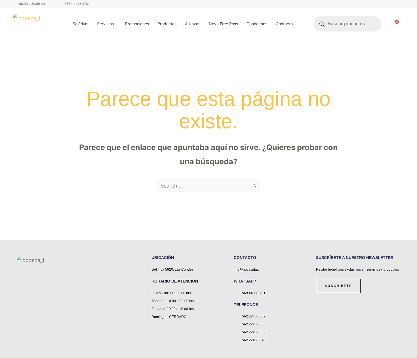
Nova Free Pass (223, 23)
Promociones (137, 23)
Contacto (284, 23)
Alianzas (192, 23)
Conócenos (257, 23)
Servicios (105, 23)
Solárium (81, 23)
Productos (166, 23)
